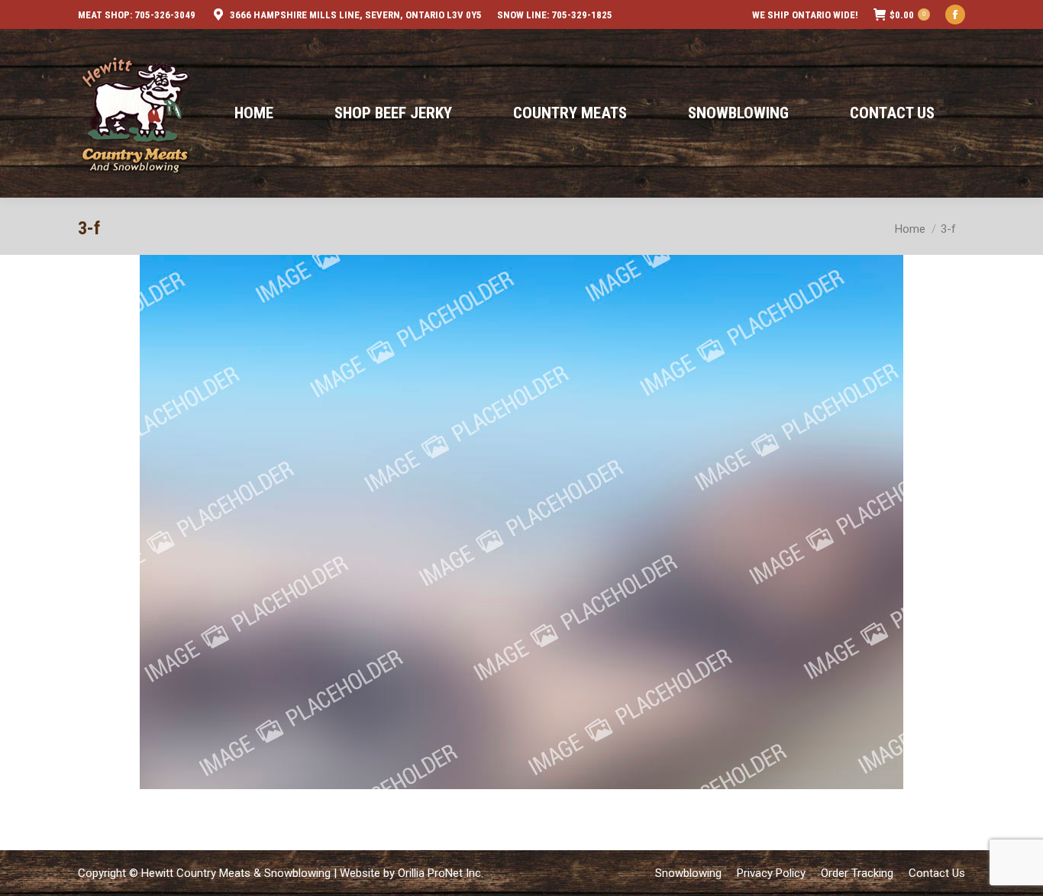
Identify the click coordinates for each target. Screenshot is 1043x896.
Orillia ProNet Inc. (440, 873)
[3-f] (521, 522)
